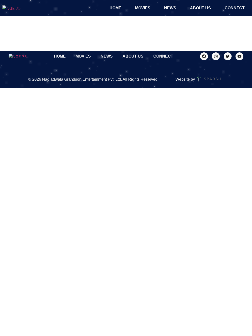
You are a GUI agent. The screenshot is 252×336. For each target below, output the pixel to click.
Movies (142, 8)
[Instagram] (216, 56)
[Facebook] (204, 56)
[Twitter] (228, 56)
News (170, 8)
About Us (200, 8)
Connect (235, 8)
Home (115, 8)
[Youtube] (239, 56)
